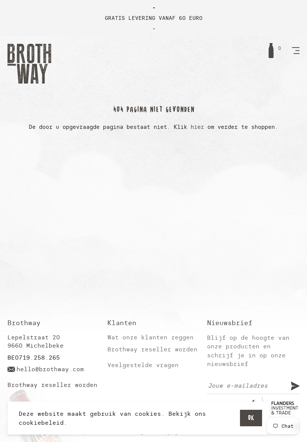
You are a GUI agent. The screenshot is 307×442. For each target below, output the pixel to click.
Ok (251, 418)
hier (197, 126)
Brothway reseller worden (52, 384)
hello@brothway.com (50, 369)
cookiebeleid (41, 422)
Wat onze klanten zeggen (150, 337)
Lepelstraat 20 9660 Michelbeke (35, 341)
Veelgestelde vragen (143, 365)
